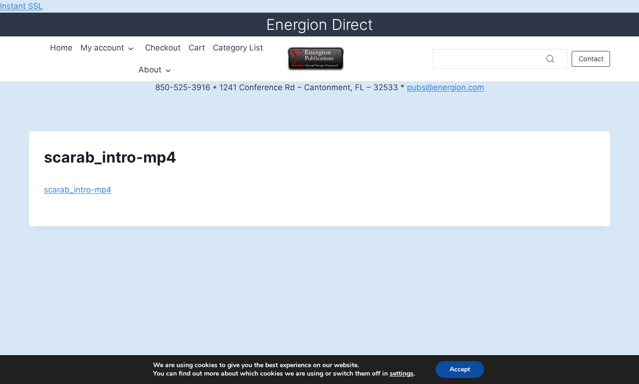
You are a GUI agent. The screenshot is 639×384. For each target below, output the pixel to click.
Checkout (163, 47)
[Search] (550, 59)
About (149, 69)
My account (102, 47)
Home (61, 47)
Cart (197, 47)
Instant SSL (21, 6)
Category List (238, 47)
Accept (460, 369)
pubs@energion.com (445, 87)
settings (402, 374)
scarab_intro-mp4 (77, 189)
